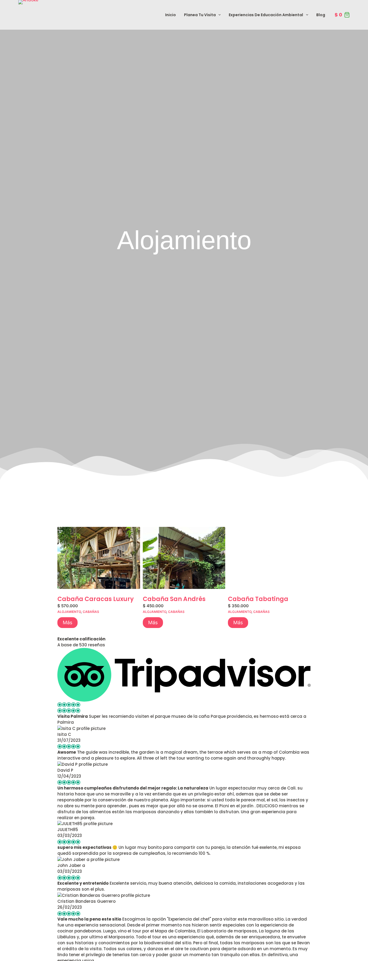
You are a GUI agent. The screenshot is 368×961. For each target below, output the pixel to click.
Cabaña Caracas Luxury (95, 599)
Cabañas (91, 612)
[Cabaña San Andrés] (184, 558)
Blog (320, 15)
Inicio (170, 15)
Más (67, 622)
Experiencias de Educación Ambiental (266, 15)
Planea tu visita (200, 15)
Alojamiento (69, 612)
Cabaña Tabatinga (258, 599)
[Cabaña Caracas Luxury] (98, 558)
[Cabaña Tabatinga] (269, 558)
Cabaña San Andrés (174, 599)
